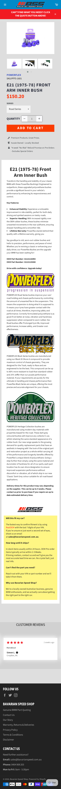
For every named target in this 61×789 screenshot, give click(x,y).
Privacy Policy (10, 730)
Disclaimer (8, 739)
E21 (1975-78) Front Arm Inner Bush (29, 87)
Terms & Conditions (13, 735)
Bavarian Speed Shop (19, 779)
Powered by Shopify (37, 779)
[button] (27, 71)
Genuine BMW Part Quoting (17, 710)
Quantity (13, 119)
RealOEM (10, 527)
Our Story (8, 720)
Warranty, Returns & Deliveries (18, 725)
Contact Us (9, 715)
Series (10, 103)
